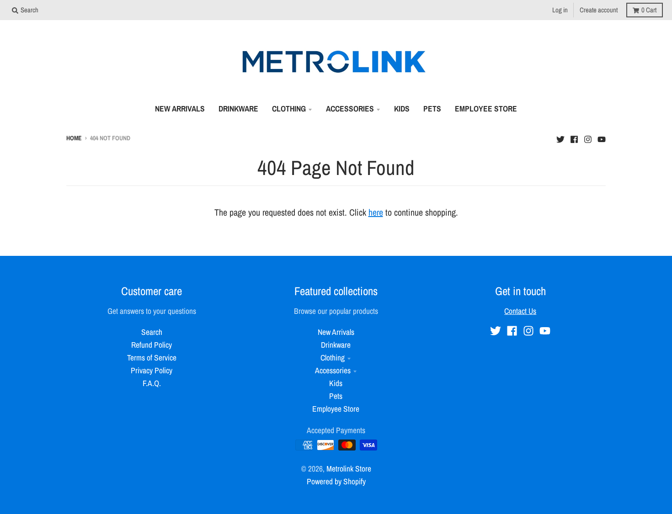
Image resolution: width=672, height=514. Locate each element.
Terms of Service (151, 357)
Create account (599, 10)
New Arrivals (336, 332)
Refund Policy (151, 344)
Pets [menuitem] (432, 108)
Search (151, 332)
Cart (648, 10)
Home (74, 138)
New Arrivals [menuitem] (180, 108)
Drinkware (336, 344)
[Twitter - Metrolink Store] (560, 137)
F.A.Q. (152, 383)
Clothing (332, 357)
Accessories (333, 370)
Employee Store (335, 408)
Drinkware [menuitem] (238, 108)
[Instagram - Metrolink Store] (588, 137)
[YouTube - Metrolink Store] (601, 137)
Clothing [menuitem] (289, 108)
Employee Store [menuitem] (486, 108)
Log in (560, 10)
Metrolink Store (348, 468)
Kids (335, 383)
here (375, 212)
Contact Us (520, 311)
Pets (335, 396)
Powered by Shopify (336, 481)
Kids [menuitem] (402, 108)
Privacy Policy (151, 370)
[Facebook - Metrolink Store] (574, 137)
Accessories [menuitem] (350, 108)
